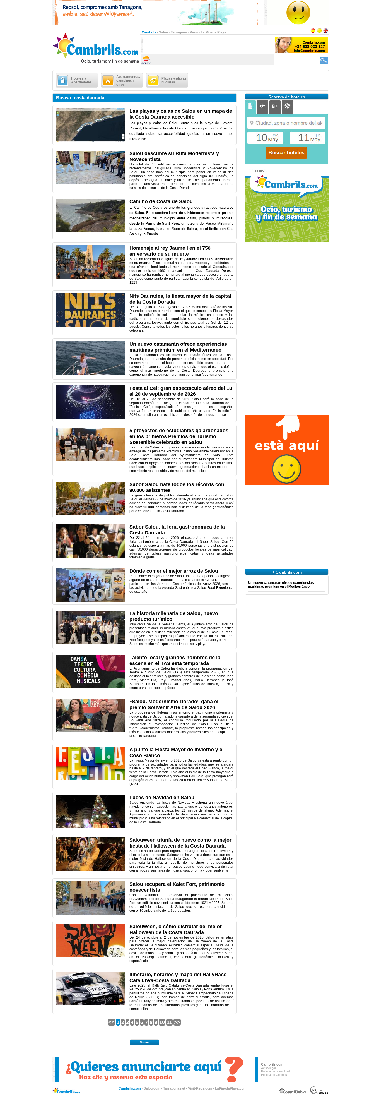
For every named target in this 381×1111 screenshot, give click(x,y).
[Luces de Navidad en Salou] (90, 827)
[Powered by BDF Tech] (319, 1093)
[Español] (313, 32)
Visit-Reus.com (200, 1088)
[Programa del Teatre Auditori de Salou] (90, 687)
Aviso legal (268, 1068)
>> (177, 1022)
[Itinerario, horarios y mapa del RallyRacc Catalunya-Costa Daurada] (90, 1004)
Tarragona (179, 32)
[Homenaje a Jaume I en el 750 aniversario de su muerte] (90, 278)
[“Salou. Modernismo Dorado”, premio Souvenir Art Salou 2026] (90, 731)
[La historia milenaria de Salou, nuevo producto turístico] (90, 643)
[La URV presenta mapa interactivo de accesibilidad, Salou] (90, 141)
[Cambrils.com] (96, 57)
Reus (194, 32)
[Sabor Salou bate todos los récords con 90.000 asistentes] (90, 514)
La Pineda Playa (213, 32)
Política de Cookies (274, 1074)
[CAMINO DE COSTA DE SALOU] (90, 231)
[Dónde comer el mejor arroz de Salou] (90, 601)
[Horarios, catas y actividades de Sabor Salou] (90, 556)
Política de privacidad (275, 1071)
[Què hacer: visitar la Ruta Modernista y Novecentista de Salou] (90, 183)
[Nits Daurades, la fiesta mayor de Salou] (90, 326)
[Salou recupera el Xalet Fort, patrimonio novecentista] (90, 914)
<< (111, 1022)
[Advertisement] (208, 45)
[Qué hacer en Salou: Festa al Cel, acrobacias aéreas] (90, 418)
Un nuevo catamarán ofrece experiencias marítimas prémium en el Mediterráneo (281, 585)
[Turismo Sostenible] (90, 460)
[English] (326, 32)
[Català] (319, 32)
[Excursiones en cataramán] (90, 374)
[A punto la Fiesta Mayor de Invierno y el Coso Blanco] (90, 779)
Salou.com (152, 1088)
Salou (163, 32)
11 (169, 1022)
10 (162, 1022)
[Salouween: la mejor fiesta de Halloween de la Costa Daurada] (90, 956)
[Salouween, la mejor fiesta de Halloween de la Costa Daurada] (90, 870)
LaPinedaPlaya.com (231, 1088)
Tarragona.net (174, 1088)
